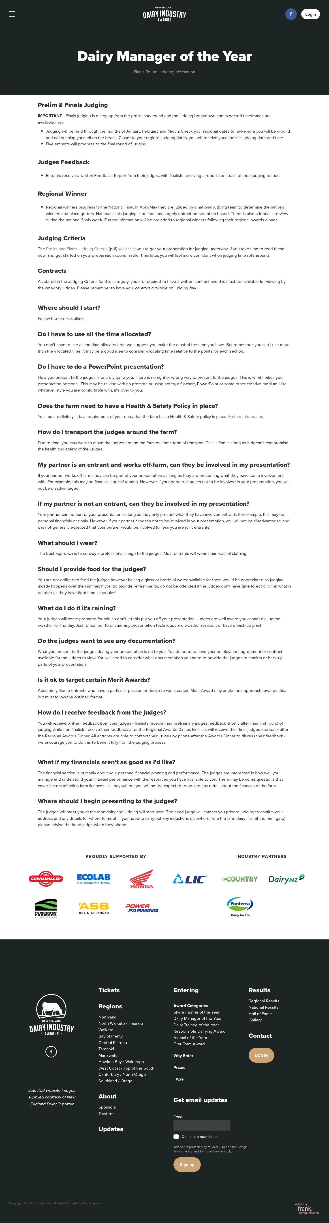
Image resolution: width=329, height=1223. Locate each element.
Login (310, 14)
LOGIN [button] (261, 1055)
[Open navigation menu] (48, 14)
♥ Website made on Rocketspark (77, 1203)
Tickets (109, 990)
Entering (186, 990)
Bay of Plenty (110, 1036)
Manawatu (108, 1055)
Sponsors (107, 1107)
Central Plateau (112, 1042)
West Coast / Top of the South (126, 1068)
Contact (260, 1035)
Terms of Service (211, 1151)
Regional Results (264, 1001)
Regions (110, 1006)
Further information (245, 416)
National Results (263, 1007)
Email (178, 1117)
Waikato (105, 1030)
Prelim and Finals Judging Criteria (77, 248)
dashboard (44, 1203)
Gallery (255, 1020)
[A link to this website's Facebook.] (291, 14)
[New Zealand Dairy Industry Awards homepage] (164, 14)
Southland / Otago (115, 1081)
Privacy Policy (182, 1151)
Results (259, 990)
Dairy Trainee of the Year (196, 1025)
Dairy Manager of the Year (197, 1018)
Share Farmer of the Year (196, 1012)
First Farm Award (189, 1044)
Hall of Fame (260, 1013)
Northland (107, 1017)
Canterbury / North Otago (122, 1074)
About (107, 1096)
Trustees (106, 1113)
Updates (110, 1129)
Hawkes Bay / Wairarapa (121, 1061)
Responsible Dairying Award (199, 1031)
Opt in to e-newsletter (199, 1137)
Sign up (187, 1164)
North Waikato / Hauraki (120, 1023)
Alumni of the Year (190, 1037)
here (60, 122)
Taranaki (106, 1049)
